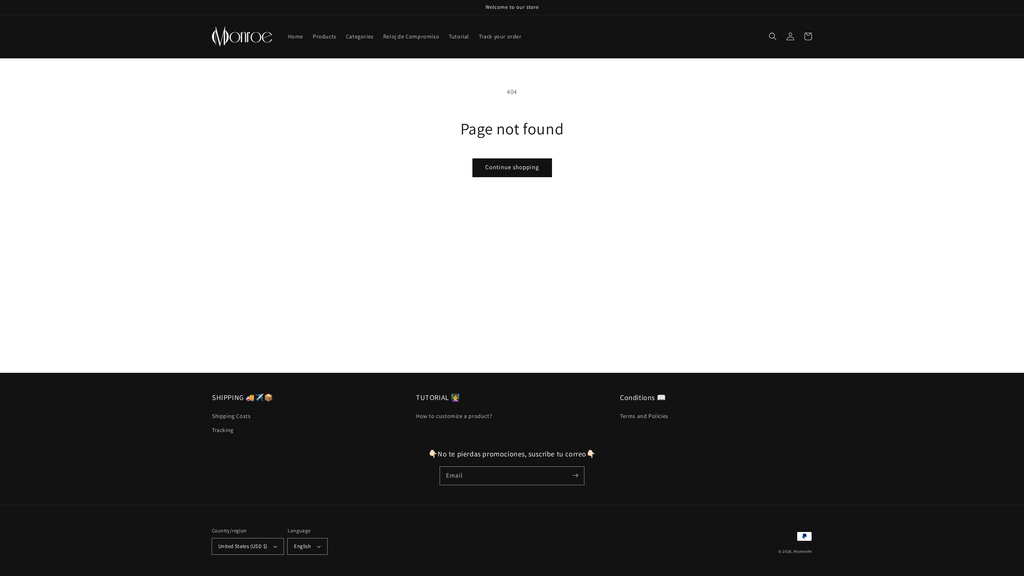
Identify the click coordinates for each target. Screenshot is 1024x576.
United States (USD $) (242, 546)
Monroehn (803, 551)
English (302, 546)
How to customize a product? (454, 416)
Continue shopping (512, 167)
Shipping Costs (231, 416)
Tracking (223, 430)
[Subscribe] (575, 475)
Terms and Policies (644, 416)
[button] (773, 36)
